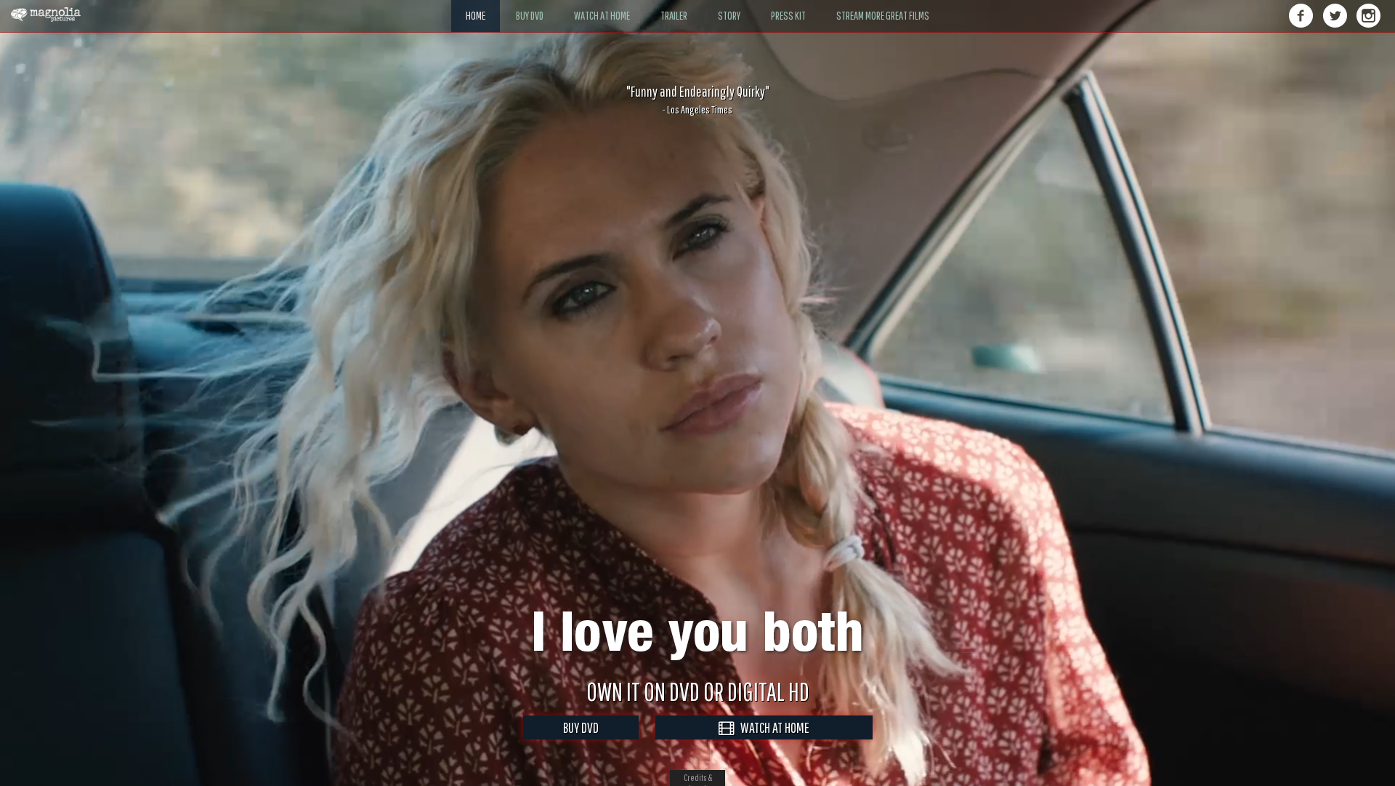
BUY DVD (581, 727)
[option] (697, 100)
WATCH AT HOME (771, 727)
